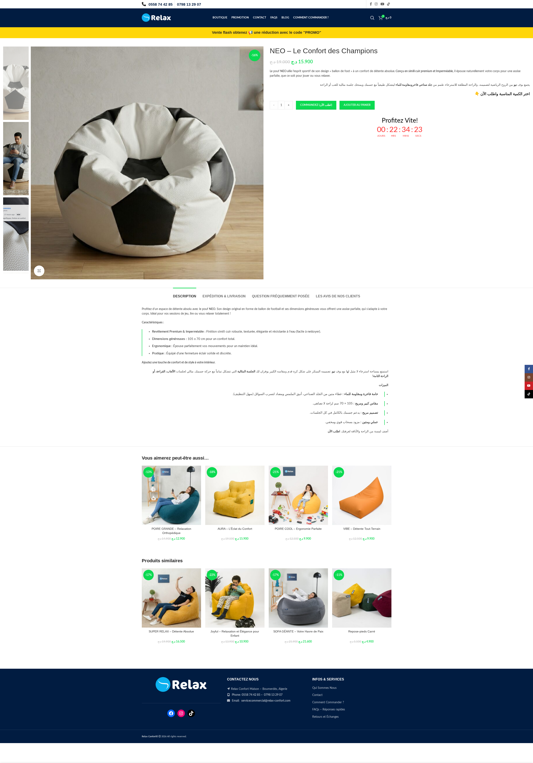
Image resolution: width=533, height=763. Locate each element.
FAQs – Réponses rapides (328, 709)
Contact (317, 695)
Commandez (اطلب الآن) (316, 105)
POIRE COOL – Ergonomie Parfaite (298, 528)
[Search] (372, 18)
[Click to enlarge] (39, 271)
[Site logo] (156, 17)
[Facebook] (171, 713)
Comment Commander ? (328, 702)
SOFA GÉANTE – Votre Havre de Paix (298, 631)
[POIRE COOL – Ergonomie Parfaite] (298, 495)
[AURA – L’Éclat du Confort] (235, 495)
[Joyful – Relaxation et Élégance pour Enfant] (235, 598)
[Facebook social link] (370, 4)
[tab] (184, 294)
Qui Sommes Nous (324, 688)
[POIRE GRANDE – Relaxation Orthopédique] (171, 495)
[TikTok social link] (388, 4)
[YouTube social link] (382, 4)
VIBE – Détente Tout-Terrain (361, 528)
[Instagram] (181, 713)
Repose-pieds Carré (361, 631)
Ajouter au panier (357, 105)
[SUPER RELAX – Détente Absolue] (171, 598)
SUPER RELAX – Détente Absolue (171, 631)
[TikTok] (191, 713)
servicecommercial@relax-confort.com (265, 700)
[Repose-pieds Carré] (361, 598)
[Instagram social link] (376, 4)
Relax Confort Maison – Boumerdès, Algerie (259, 689)
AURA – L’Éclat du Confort (235, 528)
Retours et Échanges (325, 716)
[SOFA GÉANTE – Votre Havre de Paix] (298, 598)
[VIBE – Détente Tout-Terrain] (361, 495)
